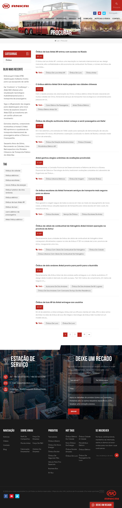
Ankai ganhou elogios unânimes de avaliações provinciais (63, 158)
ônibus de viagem (76, 179)
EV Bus (50, 473)
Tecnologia (61, 19)
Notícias (6, 437)
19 (84, 334)
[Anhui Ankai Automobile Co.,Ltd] (15, 6)
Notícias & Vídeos (102, 19)
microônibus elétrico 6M (47, 146)
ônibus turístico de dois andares (15, 191)
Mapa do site (57, 491)
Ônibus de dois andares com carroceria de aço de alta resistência (64, 291)
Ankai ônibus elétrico (81, 105)
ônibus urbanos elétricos (55, 179)
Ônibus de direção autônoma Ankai (60, 142)
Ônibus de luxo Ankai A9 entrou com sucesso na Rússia (61, 52)
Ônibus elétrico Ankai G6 (47, 109)
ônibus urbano (54, 441)
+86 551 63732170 (21, 377)
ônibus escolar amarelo (71, 451)
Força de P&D (38, 443)
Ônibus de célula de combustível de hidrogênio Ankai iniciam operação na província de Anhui (71, 227)
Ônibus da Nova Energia (54, 446)
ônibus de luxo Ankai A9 (55, 73)
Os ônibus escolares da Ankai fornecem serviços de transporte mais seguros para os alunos (71, 192)
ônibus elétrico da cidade (71, 438)
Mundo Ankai (25, 443)
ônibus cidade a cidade (84, 438)
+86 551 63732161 (38, 377)
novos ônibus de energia (16, 185)
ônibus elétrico (12, 197)
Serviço (72, 19)
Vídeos (5, 441)
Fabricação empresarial (25, 450)
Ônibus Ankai (91, 73)
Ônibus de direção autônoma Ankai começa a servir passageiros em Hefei (70, 121)
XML (64, 491)
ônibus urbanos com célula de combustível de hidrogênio (61, 254)
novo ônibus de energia (70, 444)
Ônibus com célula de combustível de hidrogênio (65, 250)
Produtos (49, 19)
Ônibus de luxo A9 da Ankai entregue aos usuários (59, 302)
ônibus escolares (52, 214)
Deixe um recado (104, 505)
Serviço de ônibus (70, 214)
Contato (116, 19)
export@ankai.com (25, 383)
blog (5, 449)
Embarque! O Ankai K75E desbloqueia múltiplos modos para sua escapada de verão (16, 79)
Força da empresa (36, 438)
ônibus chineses (84, 142)
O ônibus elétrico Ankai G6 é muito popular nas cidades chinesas (66, 84)
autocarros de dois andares (56, 286)
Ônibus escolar (53, 451)
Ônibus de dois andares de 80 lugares (87, 286)
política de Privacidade (75, 491)
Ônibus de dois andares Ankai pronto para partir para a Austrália (67, 266)
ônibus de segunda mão (53, 457)
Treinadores (52, 437)
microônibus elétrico (83, 444)
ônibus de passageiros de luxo (84, 457)
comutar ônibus (95, 179)
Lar (41, 19)
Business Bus (53, 468)
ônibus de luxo (76, 73)
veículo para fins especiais (54, 463)
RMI (79, 19)
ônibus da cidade (96, 250)
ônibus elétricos (12, 175)
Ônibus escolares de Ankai (92, 214)
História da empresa (37, 450)
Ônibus (9, 60)
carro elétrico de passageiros (57, 105)
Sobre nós (87, 19)
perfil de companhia (25, 438)
